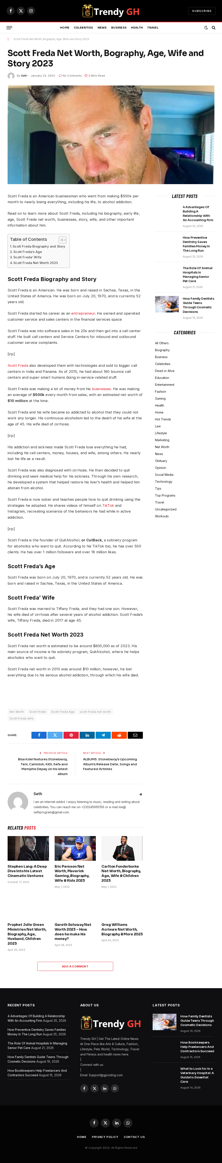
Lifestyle (161, 433)
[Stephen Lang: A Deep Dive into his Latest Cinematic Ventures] (28, 848)
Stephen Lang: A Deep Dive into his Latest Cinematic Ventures (27, 871)
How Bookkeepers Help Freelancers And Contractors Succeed (197, 1047)
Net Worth (17, 711)
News (102, 27)
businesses (101, 389)
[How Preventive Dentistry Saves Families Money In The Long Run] (167, 243)
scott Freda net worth (95, 711)
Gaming (160, 398)
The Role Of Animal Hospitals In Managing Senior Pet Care (197, 274)
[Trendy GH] (111, 11)
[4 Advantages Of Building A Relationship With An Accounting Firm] (167, 212)
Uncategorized (165, 509)
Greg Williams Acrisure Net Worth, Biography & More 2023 (122, 929)
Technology (163, 481)
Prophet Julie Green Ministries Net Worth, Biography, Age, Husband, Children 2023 (27, 934)
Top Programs (165, 495)
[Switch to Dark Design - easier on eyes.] (206, 28)
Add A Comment (75, 966)
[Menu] (9, 28)
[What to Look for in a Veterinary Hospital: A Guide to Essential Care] (164, 1074)
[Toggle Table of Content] (60, 240)
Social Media (164, 474)
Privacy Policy (105, 1137)
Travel (153, 27)
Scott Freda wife (21, 718)
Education (162, 378)
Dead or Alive (165, 371)
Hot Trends (163, 419)
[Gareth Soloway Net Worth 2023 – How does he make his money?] (75, 906)
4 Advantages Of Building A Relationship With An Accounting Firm (198, 213)
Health (137, 27)
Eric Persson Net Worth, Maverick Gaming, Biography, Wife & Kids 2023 (72, 873)
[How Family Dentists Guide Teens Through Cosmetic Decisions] (167, 304)
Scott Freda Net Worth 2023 (35, 263)
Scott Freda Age (63, 711)
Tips (158, 488)
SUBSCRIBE (202, 11)
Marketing (162, 440)
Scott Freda (18, 365)
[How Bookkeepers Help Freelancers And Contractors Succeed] (164, 1048)
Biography (162, 350)
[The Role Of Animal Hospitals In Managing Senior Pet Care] (167, 273)
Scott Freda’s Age (28, 252)
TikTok (108, 505)
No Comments (72, 75)
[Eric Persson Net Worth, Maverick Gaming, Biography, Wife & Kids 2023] (75, 848)
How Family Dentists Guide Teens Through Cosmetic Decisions (198, 305)
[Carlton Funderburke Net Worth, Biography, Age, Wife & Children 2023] (122, 848)
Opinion (160, 468)
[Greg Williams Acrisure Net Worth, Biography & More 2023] (122, 906)
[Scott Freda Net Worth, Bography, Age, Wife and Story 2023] (111, 134)
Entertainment (164, 384)
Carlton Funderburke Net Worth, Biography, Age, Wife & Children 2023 (121, 873)
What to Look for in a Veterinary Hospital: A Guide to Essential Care (197, 1075)
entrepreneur (83, 313)
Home (64, 27)
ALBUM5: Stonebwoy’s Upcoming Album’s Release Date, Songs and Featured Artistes (110, 764)
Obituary (161, 461)
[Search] (213, 28)
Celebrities (83, 27)
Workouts (162, 516)
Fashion (160, 391)
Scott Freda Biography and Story (39, 246)
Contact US (134, 1137)
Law (158, 426)
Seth (24, 75)
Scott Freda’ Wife (27, 257)
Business (119, 27)
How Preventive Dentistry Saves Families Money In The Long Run (196, 244)
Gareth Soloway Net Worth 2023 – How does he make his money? (73, 931)
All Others (162, 343)
